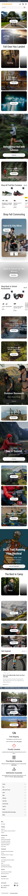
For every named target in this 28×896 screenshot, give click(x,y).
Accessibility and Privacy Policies (7, 859)
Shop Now (13, 275)
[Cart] (23, 4)
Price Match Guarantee (5, 841)
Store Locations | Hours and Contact (8, 830)
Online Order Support (5, 844)
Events (2, 853)
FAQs (2, 863)
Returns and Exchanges (5, 839)
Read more (5, 684)
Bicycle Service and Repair (6, 871)
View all (25, 185)
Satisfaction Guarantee (5, 842)
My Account (3, 846)
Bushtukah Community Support (7, 851)
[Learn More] (14, 722)
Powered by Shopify (14, 893)
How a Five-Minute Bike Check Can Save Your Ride (14, 676)
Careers (2, 832)
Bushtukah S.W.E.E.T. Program (7, 854)
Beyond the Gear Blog (5, 865)
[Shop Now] (14, 80)
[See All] (14, 698)
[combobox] (14, 7)
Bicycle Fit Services (5, 873)
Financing (3, 861)
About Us (3, 829)
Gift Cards (3, 824)
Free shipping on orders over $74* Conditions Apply (14, 1)
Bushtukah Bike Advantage (6, 866)
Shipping (3, 837)
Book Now (13, 712)
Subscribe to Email (4, 878)
